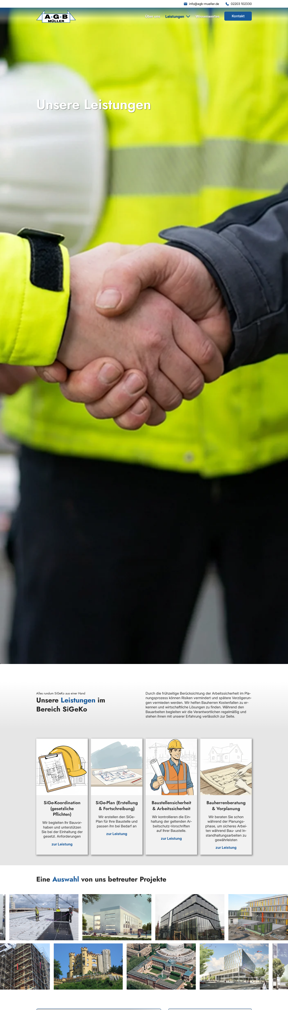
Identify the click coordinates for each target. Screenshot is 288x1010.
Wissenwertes (208, 16)
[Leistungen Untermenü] (188, 16)
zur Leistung (62, 844)
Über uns (152, 16)
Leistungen (174, 16)
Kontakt (238, 16)
